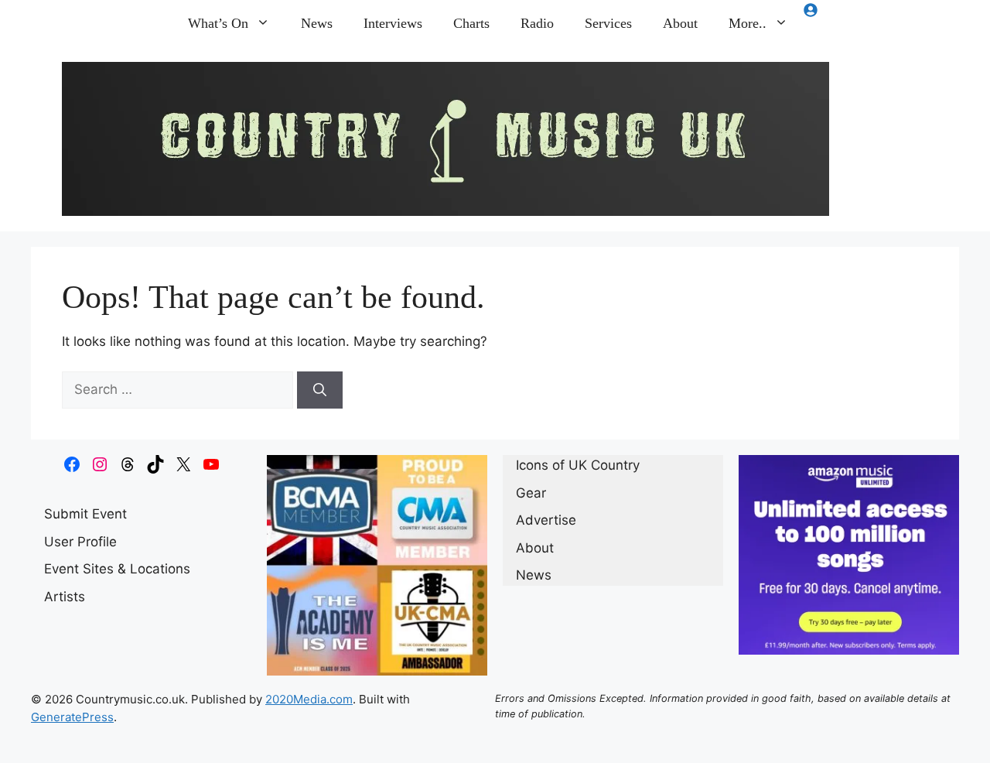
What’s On (218, 23)
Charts (471, 23)
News (317, 23)
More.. (747, 23)
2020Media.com (309, 699)
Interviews (393, 23)
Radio (537, 23)
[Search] (320, 390)
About (680, 23)
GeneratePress (72, 717)
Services (608, 23)
